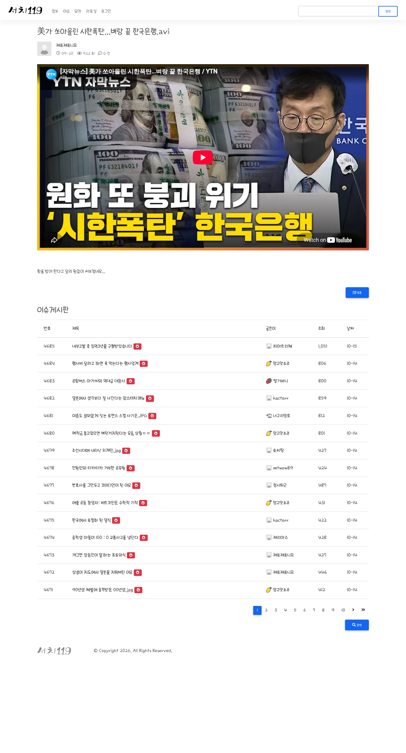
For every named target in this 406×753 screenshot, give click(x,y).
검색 (388, 12)
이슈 (66, 11)
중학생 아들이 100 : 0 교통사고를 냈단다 (105, 537)
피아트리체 (282, 346)
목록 (359, 293)
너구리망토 (281, 416)
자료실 (91, 11)
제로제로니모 (66, 45)
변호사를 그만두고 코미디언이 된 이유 (101, 485)
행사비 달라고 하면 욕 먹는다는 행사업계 (105, 363)
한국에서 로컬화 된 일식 (91, 520)
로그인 (106, 11)
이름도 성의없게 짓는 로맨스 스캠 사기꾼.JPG (109, 416)
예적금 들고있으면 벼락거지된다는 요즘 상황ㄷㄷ (111, 433)
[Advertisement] (203, 708)
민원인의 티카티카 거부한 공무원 (98, 468)
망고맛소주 (281, 363)
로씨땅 (278, 450)
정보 (55, 11)
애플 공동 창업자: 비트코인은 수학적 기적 (105, 503)
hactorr (281, 398)
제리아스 (280, 537)
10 (343, 610)
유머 (78, 11)
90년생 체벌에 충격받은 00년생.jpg (102, 590)
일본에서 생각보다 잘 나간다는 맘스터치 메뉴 (108, 398)
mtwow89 (283, 468)
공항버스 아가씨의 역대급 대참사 (98, 381)
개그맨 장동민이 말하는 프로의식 (99, 555)
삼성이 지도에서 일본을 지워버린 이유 (102, 572)
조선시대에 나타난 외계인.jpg (96, 450)
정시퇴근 (280, 485)
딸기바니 (280, 381)
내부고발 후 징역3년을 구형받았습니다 (102, 346)
